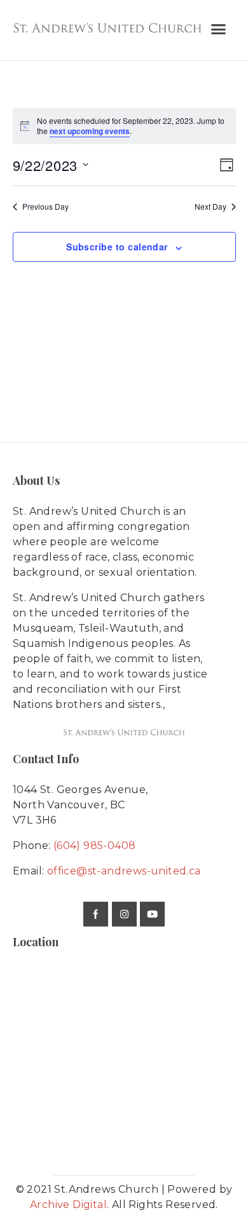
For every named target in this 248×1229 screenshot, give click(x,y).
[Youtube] (152, 914)
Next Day (210, 206)
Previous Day (45, 206)
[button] (218, 29)
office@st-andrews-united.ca (124, 871)
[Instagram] (124, 914)
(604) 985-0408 (94, 845)
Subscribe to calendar (117, 246)
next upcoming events (90, 131)
